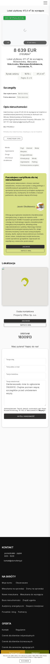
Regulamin (20, 630)
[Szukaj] (39, 2)
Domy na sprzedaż (35, 589)
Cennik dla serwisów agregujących (18, 647)
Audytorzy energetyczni (13, 606)
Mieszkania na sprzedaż (13, 589)
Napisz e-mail (26, 251)
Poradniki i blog (9, 612)
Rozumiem (25, 661)
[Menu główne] (44, 2)
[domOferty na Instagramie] (19, 567)
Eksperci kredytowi (34, 606)
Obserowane (22, 583)
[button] (25, 282)
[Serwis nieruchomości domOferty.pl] (8, 2)
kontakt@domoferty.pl (13, 561)
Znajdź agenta (29, 600)
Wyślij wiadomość (26, 416)
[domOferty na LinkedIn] (14, 567)
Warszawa (24, 64)
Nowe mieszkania (10, 594)
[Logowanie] (35, 2)
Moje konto (7, 583)
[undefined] (40, 207)
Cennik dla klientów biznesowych (17, 641)
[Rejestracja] (30, 2)
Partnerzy (22, 612)
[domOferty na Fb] (2, 567)
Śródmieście (36, 64)
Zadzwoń (26, 247)
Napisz (36, 653)
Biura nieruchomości (11, 600)
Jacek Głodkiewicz (26, 206)
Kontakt (5, 630)
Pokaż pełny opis (14, 138)
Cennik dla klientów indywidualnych (18, 635)
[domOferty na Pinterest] (25, 567)
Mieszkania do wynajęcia (31, 594)
